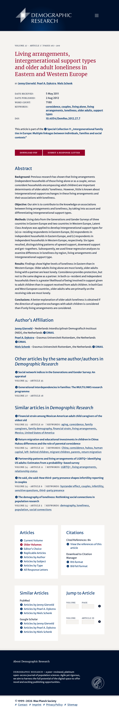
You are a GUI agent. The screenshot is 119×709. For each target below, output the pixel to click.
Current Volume (33, 540)
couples (66, 106)
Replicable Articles (35, 553)
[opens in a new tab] (98, 682)
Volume (71, 602)
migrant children (60, 452)
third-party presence (51, 490)
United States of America (39, 432)
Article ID (88, 618)
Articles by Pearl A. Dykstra (40, 608)
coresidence (53, 106)
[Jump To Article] (99, 606)
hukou (89, 447)
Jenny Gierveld (27, 83)
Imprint (36, 704)
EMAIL (50, 332)
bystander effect (70, 486)
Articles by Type (33, 565)
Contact (22, 704)
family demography (40, 428)
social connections (40, 509)
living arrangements (84, 428)
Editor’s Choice (33, 548)
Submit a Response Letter (64, 153)
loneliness (70, 110)
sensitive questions (26, 490)
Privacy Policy (54, 704)
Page (85, 602)
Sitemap (72, 704)
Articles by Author (34, 557)
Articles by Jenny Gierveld (39, 604)
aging (64, 424)
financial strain (62, 428)
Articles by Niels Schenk (38, 613)
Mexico (19, 432)
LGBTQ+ (66, 467)
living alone (79, 106)
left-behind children (36, 452)
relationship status (26, 471)
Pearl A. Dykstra (46, 83)
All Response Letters (36, 569)
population (21, 509)
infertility (97, 486)
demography (67, 505)
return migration (91, 452)
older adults (85, 110)
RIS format (76, 562)
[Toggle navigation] (96, 15)
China (65, 447)
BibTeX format (79, 566)
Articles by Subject (35, 561)
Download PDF (28, 153)
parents (75, 452)
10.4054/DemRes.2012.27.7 (63, 118)
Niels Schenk (65, 83)
